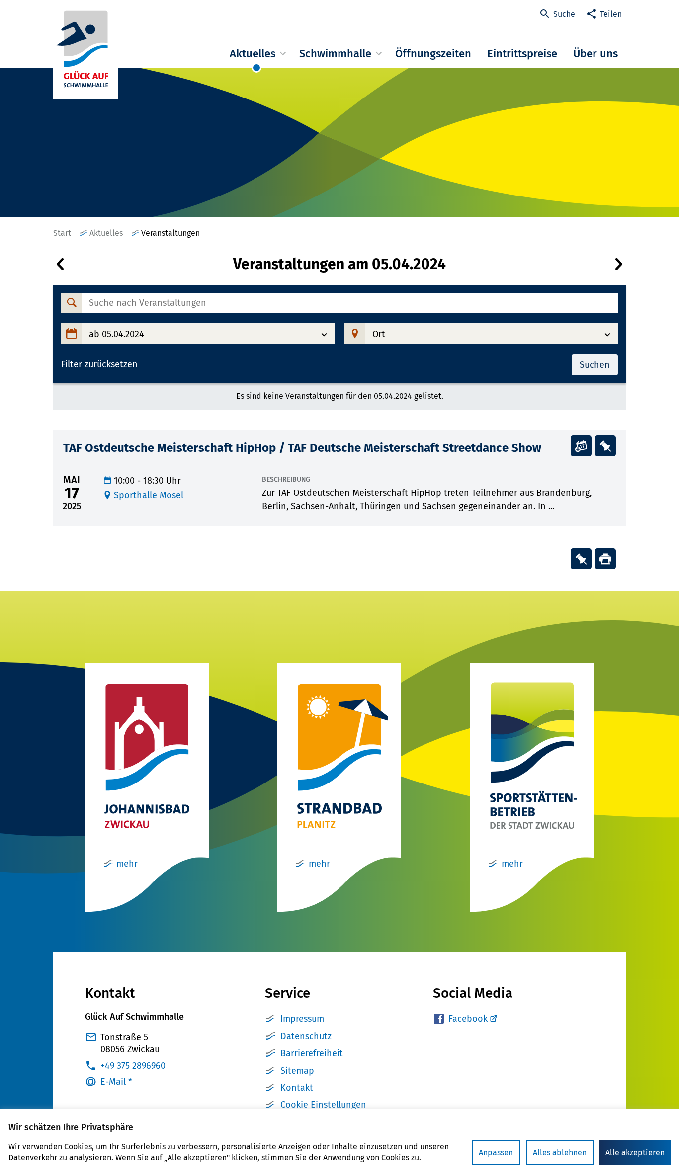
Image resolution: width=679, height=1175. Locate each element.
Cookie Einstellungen (323, 1104)
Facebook (468, 1018)
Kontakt (296, 1087)
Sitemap (297, 1070)
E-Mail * (116, 1082)
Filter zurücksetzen (99, 364)
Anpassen (496, 1152)
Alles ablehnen (560, 1152)
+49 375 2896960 (133, 1065)
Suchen (595, 364)
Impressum (302, 1018)
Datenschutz (306, 1036)
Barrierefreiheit (311, 1053)
